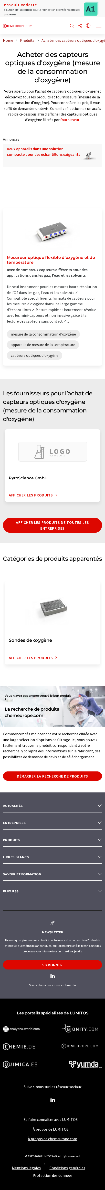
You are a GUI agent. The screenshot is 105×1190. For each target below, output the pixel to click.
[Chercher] (72, 26)
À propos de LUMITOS (51, 1129)
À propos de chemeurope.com (52, 1138)
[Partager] (80, 26)
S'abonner (52, 964)
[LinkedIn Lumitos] (52, 1100)
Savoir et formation (22, 874)
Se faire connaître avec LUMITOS (51, 1119)
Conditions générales (67, 1167)
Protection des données (53, 1175)
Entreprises (14, 823)
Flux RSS (11, 891)
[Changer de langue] (88, 26)
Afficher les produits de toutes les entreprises (52, 525)
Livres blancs (16, 857)
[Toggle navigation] (99, 26)
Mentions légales (26, 1167)
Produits (11, 840)
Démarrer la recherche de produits (52, 776)
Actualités (13, 806)
